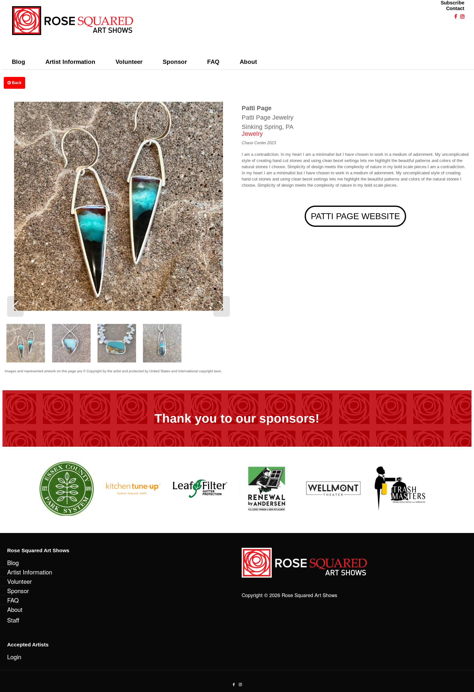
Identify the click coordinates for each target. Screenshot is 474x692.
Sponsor (18, 590)
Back (16, 83)
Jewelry (252, 133)
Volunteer (19, 581)
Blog (13, 562)
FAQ (13, 600)
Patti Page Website (355, 216)
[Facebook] (233, 684)
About (14, 609)
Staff (13, 620)
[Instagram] (240, 684)
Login (14, 656)
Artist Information (29, 572)
